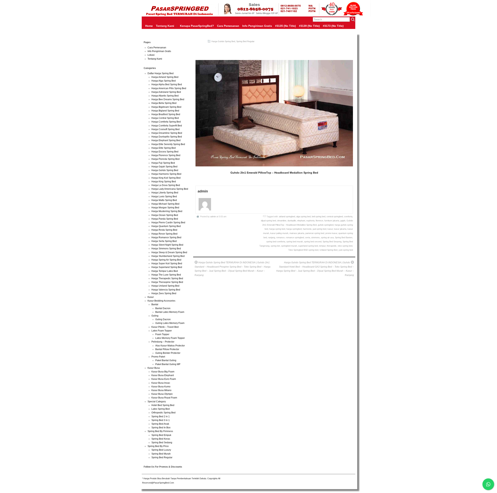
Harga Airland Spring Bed (164, 77)
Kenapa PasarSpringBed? (197, 25)
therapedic (332, 246)
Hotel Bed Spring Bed (162, 405)
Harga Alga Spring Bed (163, 80)
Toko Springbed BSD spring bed (303, 250)
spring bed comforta (275, 241)
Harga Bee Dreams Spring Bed (167, 99)
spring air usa (327, 237)
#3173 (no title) (333, 25)
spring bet (275, 246)
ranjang (271, 237)
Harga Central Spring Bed (165, 118)
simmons (315, 237)
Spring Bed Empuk (161, 435)
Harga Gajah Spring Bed (164, 166)
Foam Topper (162, 334)
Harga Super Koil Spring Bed (166, 263)
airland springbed (287, 216)
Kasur (151, 297)
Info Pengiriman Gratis (257, 25)
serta (307, 237)
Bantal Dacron (162, 308)
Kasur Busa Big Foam (162, 371)
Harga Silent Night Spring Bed (167, 244)
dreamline (281, 220)
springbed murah (289, 246)
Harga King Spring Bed (163, 181)
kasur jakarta (340, 229)
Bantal (154, 304)
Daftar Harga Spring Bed (161, 73)
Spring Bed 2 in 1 (160, 416)
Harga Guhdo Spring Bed (223, 41)
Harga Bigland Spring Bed (165, 110)
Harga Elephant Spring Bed (166, 140)
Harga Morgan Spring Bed (165, 207)
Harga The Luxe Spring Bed (166, 274)
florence (319, 220)
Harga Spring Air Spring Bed (166, 259)
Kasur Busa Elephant (162, 375)
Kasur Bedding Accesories (161, 300)
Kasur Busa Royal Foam (164, 397)
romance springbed (295, 237)
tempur (322, 246)
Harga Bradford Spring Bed (165, 114)
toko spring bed (345, 246)
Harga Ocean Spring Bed (164, 215)
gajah (342, 220)
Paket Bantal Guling (165, 360)
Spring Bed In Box (160, 427)
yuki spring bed (346, 250)
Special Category (157, 401)
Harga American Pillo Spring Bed (168, 88)
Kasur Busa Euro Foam (163, 379)
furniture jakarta (331, 220)
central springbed (335, 216)
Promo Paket (158, 356)
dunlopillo (292, 220)
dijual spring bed (268, 220)
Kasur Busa (154, 368)
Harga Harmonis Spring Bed (166, 174)
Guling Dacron (163, 319)
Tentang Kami (165, 25)
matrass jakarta (296, 233)
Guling (154, 315)
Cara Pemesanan (228, 25)
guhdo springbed (326, 225)
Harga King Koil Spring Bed (166, 178)
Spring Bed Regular (245, 41)
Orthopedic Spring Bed (163, 412)
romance (280, 237)
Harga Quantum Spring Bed (166, 226)
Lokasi (151, 55)
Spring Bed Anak (160, 424)
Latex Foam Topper (161, 330)
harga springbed (294, 229)
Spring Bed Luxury (161, 450)
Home (149, 25)
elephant (301, 220)
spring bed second (312, 241)
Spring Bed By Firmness (160, 431)
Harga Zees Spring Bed (163, 293)
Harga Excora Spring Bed (164, 151)
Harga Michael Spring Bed (165, 204)
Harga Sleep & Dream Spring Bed (169, 252)
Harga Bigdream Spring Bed (166, 107)
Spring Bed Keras (160, 438)
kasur (330, 229)
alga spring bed (303, 216)
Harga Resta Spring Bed (164, 230)
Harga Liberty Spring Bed (164, 192)
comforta (348, 216)
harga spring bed (277, 229)
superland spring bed (308, 246)
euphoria (310, 220)
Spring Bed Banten (343, 237)
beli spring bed (318, 216)
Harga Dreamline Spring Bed (166, 133)
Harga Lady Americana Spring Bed (169, 189)
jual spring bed (319, 229)
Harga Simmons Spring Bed (166, 248)
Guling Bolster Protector (167, 353)
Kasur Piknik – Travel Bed (165, 327)
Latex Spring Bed (160, 409)
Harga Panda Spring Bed (164, 218)
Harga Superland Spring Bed (166, 267)
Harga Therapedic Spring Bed (167, 278)
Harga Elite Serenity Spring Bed (168, 144)
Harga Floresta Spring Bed (165, 159)
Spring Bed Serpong (332, 241)
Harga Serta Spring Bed (164, 241)
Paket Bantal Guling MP (167, 364)
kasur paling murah (279, 233)
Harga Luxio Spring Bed (164, 196)
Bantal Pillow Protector (167, 349)
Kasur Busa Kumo (160, 386)
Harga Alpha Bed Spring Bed (166, 84)
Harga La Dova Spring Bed (165, 185)
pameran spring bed (314, 233)
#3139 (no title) (309, 25)
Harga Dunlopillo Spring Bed (166, 136)
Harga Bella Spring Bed (163, 103)
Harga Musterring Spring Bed (166, 211)
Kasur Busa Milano (161, 390)
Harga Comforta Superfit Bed (166, 125)
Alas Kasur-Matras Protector (170, 345)
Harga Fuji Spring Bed (163, 163)
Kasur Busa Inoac (160, 383)
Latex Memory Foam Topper (170, 338)
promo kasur (331, 233)
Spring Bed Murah (161, 453)
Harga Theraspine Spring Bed (167, 282)
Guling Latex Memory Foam (169, 323)
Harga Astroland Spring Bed (166, 92)
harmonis (307, 229)
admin (213, 216)
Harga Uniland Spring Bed (165, 285)
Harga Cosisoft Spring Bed (165, 129)
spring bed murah (294, 241)
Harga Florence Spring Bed (165, 155)
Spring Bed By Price (158, 446)
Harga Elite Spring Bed (163, 148)
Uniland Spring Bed (328, 250)
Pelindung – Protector (162, 341)
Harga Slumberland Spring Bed (168, 256)
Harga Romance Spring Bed (166, 237)
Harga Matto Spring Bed (164, 200)
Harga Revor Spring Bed (164, 233)
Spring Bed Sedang (161, 442)
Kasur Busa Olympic (162, 394)
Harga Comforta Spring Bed (166, 121)
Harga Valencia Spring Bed (165, 289)
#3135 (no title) (285, 25)
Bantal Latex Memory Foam (169, 312)
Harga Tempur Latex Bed (164, 271)
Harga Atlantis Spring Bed (165, 95)
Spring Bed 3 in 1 (160, 420)
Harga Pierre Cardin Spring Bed (168, 222)
